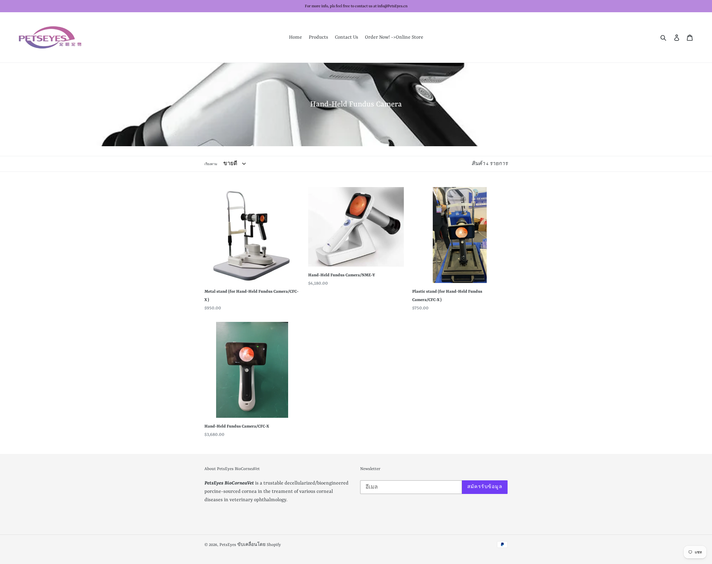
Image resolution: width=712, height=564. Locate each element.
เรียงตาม (210, 164)
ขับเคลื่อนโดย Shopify (259, 545)
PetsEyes (227, 545)
